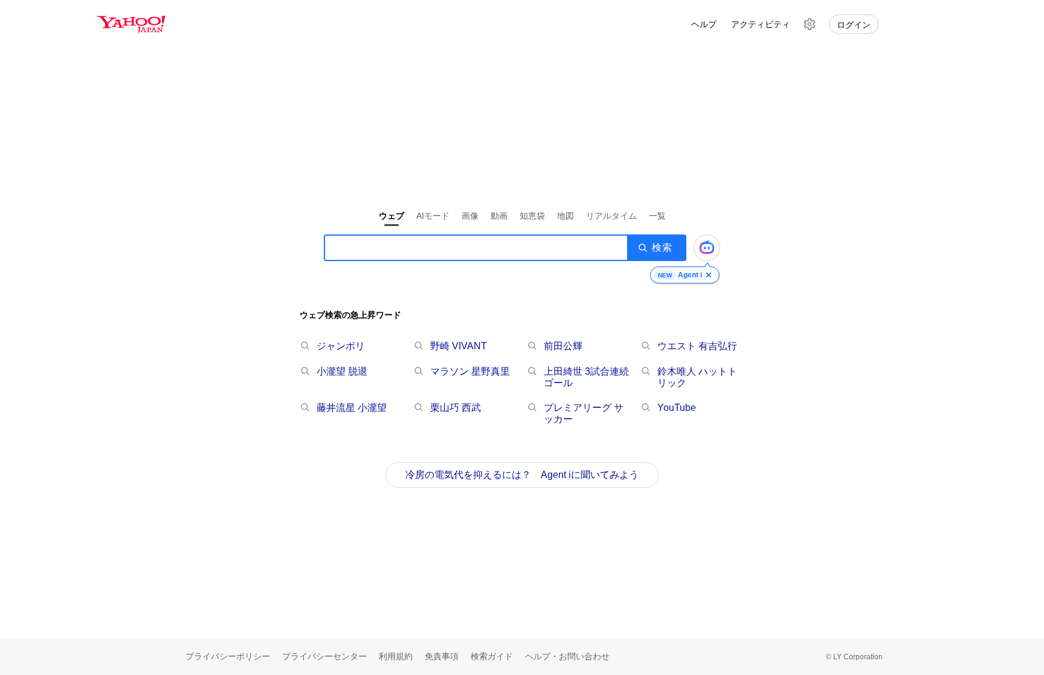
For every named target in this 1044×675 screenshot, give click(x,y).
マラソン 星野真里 (470, 371)
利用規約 (396, 656)
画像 (470, 216)
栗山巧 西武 (455, 407)
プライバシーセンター (324, 656)
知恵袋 (532, 216)
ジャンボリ (341, 346)
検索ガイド (492, 656)
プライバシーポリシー (227, 656)
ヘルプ (704, 24)
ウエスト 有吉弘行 (697, 346)
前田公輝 (563, 346)
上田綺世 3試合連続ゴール (586, 377)
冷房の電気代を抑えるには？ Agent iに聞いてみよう (522, 475)
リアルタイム (611, 216)
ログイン (854, 25)
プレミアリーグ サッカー (584, 413)
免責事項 (442, 656)
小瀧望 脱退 (342, 371)
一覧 (657, 216)
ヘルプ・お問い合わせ (567, 656)
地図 (565, 216)
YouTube (676, 407)
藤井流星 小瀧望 (352, 407)
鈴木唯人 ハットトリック (697, 377)
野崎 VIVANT (458, 346)
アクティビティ (760, 24)
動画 (499, 216)
